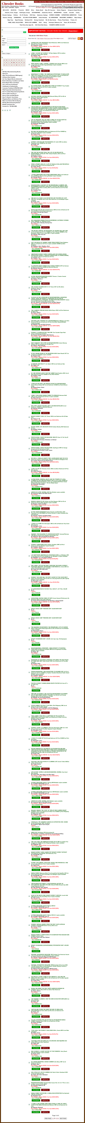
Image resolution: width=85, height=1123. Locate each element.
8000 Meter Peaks (42, 35)
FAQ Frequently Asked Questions (11, 90)
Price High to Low (58, 38)
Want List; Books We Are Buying (11, 100)
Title (38, 38)
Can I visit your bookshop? (10, 84)
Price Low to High (48, 38)
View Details (36, 49)
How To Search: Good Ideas (10, 97)
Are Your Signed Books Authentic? (12, 79)
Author (41, 38)
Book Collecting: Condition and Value (13, 80)
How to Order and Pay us (9, 93)
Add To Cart (45, 49)
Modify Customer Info (8, 104)
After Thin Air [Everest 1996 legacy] (12, 75)
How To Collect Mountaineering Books (13, 91)
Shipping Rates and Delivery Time (12, 99)
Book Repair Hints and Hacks (10, 82)
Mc (14, 62)
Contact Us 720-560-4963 (9, 106)
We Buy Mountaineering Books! (11, 102)
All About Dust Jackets (8, 77)
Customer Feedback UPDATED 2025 (12, 88)
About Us (5, 73)
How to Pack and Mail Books (10, 95)
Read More (73, 31)
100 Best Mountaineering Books (11, 71)
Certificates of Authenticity (10, 86)
